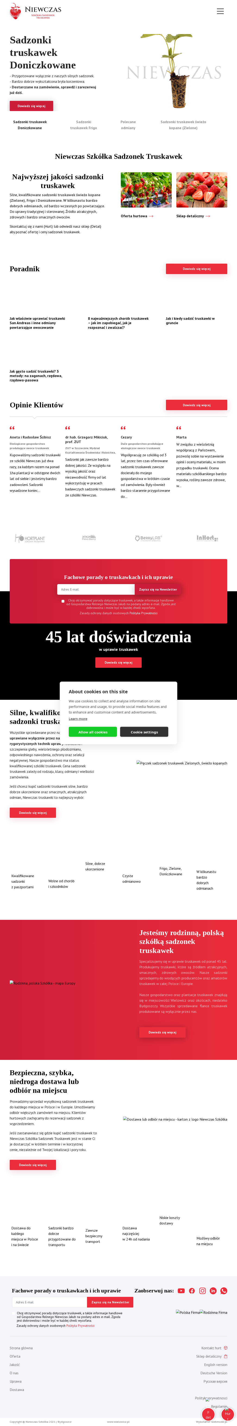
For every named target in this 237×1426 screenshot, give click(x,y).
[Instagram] (202, 1290)
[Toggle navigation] (220, 11)
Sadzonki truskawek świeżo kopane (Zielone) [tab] (183, 124)
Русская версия (215, 1381)
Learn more (78, 718)
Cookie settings (144, 731)
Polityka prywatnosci (211, 1398)
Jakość (15, 1364)
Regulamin (219, 1406)
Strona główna (21, 1348)
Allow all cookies (92, 731)
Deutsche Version (213, 1373)
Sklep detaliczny (208, 1356)
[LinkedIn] (213, 1290)
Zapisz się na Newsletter (158, 589)
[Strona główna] (35, 11)
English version (215, 1364)
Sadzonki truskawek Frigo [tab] (83, 124)
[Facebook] (191, 1290)
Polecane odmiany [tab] (128, 124)
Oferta (15, 1356)
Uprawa (16, 1381)
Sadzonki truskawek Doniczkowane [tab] (30, 124)
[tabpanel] (118, 72)
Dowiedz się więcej (197, 269)
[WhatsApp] (223, 1290)
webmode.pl (219, 1421)
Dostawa (17, 1389)
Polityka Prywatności (144, 613)
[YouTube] (181, 1290)
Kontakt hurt (211, 1348)
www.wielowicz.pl (118, 1421)
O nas (14, 1373)
